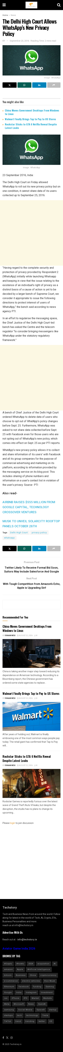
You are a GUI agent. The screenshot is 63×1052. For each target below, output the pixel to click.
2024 (30, 963)
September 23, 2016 (19, 40)
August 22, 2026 (26, 635)
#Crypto (8, 963)
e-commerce (11, 981)
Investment (47, 992)
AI (55, 963)
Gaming (50, 986)
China (33, 975)
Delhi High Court (19, 532)
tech (19, 1015)
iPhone (15, 998)
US (50, 1021)
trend (18, 1021)
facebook (24, 986)
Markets (47, 998)
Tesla (45, 1015)
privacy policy (39, 532)
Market (35, 998)
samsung (9, 1009)
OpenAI (42, 1004)
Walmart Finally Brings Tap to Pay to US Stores (30, 119)
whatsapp (9, 537)
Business (21, 975)
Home (5, 15)
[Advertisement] (31, 233)
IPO (25, 998)
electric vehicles (31, 981)
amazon (8, 969)
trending (29, 1021)
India (19, 992)
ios (5, 998)
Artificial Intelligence (39, 969)
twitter (42, 1021)
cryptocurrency (48, 975)
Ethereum (9, 986)
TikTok (7, 1021)
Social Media (25, 1009)
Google (8, 992)
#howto (20, 963)
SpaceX (41, 1009)
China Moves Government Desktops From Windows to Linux (32, 112)
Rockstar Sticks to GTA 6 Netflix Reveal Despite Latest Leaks (31, 126)
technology (32, 1015)
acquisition (43, 963)
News (13, 15)
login (12, 823)
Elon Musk (49, 981)
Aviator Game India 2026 (19, 949)
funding (37, 986)
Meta (6, 1004)
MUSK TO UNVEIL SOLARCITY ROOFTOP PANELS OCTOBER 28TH (31, 524)
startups (8, 1015)
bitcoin (8, 975)
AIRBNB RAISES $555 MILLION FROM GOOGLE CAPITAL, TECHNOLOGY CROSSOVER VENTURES (29, 507)
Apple (20, 969)
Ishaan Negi (10, 635)
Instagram (31, 992)
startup (52, 1009)
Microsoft (19, 1004)
